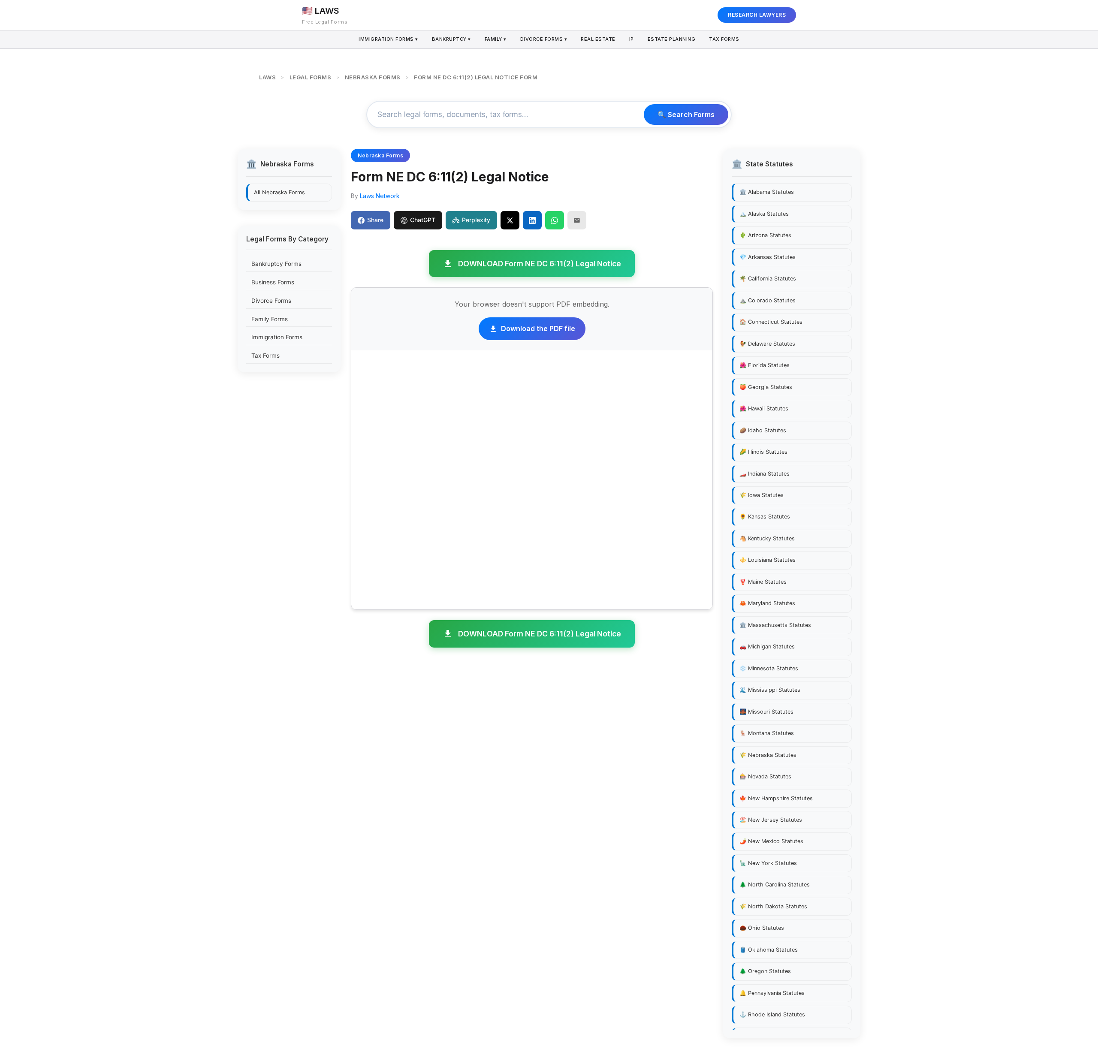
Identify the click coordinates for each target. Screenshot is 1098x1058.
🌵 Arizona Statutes (765, 235)
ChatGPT (422, 219)
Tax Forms (724, 39)
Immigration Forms (276, 337)
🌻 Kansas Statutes (764, 516)
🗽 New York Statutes (768, 863)
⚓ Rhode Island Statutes (772, 1014)
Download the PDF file (538, 328)
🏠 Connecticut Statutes (770, 322)
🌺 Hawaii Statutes (763, 408)
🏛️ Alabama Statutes (766, 192)
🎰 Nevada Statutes (765, 776)
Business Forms (272, 282)
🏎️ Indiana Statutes (764, 473)
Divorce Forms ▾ (543, 39)
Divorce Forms (271, 300)
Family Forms (269, 318)
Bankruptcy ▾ (451, 39)
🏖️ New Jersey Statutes (770, 820)
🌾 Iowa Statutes (761, 495)
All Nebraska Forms (279, 192)
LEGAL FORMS (311, 77)
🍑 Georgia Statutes (765, 387)
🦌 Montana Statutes (766, 733)
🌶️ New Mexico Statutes (771, 841)
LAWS (267, 77)
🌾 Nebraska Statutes (767, 755)
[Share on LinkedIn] (532, 220)
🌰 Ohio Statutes (761, 928)
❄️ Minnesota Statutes (768, 668)
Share (375, 219)
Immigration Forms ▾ (388, 39)
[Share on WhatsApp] (554, 220)
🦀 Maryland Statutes (767, 603)
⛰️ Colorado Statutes (767, 300)
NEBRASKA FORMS (373, 77)
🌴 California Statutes (767, 278)
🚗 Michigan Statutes (767, 646)
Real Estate (598, 39)
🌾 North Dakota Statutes (773, 906)
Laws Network (380, 195)
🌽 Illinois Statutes (763, 452)
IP (631, 39)
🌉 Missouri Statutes (766, 711)
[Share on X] (510, 220)
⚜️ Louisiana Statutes (767, 560)
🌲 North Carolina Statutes (774, 884)
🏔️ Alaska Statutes (764, 214)
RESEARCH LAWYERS (757, 15)
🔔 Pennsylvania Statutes (772, 993)
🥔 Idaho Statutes (762, 430)
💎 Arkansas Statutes (767, 257)
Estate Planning (672, 39)
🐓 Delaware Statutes (767, 344)
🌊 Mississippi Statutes (769, 690)
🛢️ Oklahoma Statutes (768, 949)
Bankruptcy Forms (276, 263)
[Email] (576, 220)
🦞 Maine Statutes (763, 582)
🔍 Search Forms (686, 114)
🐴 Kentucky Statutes (767, 538)
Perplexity (476, 219)
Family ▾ (496, 39)
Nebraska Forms (380, 155)
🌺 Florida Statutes (764, 365)
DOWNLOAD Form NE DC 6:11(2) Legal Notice (539, 263)
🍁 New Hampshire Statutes (776, 798)
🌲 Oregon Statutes (765, 971)
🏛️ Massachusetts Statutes (775, 625)
